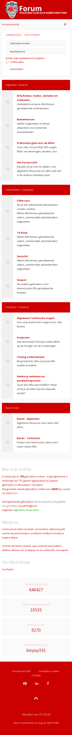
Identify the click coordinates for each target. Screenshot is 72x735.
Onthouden (17, 62)
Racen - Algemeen (28, 418)
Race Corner (12, 408)
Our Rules (7, 569)
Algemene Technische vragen (36, 318)
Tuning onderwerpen (31, 357)
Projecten (23, 337)
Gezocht (22, 256)
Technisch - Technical (17, 307)
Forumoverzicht (10, 24)
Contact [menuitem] (36, 675)
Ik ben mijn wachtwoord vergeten (25, 58)
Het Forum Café (27, 162)
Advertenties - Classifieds (19, 189)
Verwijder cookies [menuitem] (49, 671)
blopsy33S (36, 650)
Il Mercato (23, 200)
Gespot (21, 280)
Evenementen (26, 119)
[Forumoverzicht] (36, 9)
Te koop (22, 232)
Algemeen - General (16, 85)
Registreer (32, 35)
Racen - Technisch (28, 438)
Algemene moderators (26, 510)
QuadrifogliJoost (27, 506)
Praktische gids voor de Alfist (36, 143)
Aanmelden (13, 35)
